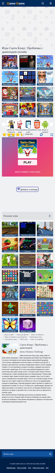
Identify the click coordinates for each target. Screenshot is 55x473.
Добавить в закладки (29, 190)
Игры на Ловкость (37, 335)
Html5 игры (23, 339)
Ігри (47, 468)
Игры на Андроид (36, 339)
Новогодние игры (35, 337)
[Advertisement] (23, 26)
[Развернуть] (52, 135)
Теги (29, 468)
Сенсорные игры (10, 339)
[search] (50, 454)
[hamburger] (3, 3)
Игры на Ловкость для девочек (15, 337)
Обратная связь (38, 468)
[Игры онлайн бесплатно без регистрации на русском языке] (16, 3)
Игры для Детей (22, 335)
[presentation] (4, 124)
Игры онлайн (9, 335)
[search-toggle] (43, 3)
